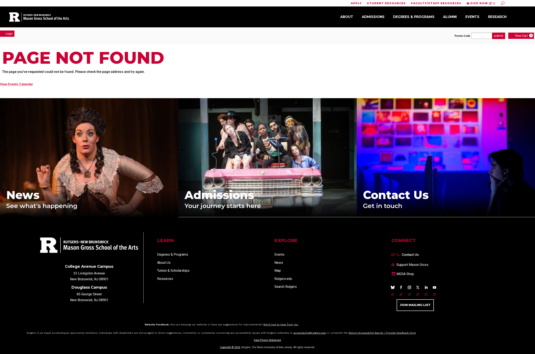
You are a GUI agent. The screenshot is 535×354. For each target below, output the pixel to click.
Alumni (450, 17)
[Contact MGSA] (446, 216)
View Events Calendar (16, 84)
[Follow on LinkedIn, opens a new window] (426, 287)
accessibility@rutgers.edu (309, 332)
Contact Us (410, 255)
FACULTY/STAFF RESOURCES (436, 3)
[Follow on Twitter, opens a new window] (417, 287)
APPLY (356, 3)
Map (277, 271)
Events (472, 17)
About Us (164, 263)
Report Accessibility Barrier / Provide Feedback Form (382, 332)
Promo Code (462, 36)
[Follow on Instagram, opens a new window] (409, 287)
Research (497, 17)
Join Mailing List (415, 305)
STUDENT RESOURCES (386, 3)
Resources (165, 279)
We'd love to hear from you (280, 324)
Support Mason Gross (412, 265)
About (346, 17)
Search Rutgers (285, 287)
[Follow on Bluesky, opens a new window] (392, 287)
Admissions (373, 17)
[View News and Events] (89, 216)
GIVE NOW (479, 3)
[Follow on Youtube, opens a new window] (434, 287)
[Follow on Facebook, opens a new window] (401, 287)
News (278, 263)
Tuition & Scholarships (173, 271)
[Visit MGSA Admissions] (267, 216)
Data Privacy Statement (267, 340)
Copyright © (230, 347)
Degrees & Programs (413, 17)
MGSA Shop (405, 274)
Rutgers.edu (283, 279)
